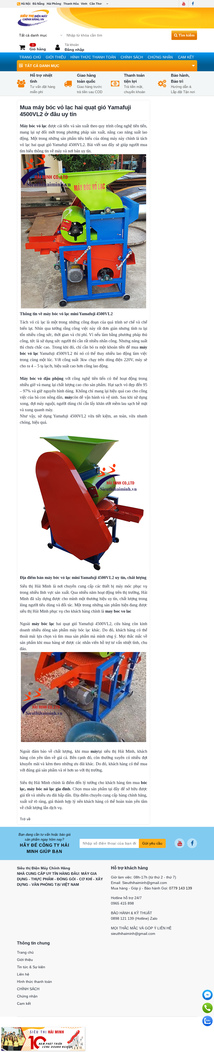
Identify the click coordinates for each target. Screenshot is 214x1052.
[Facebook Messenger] (207, 995)
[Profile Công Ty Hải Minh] (43, 1039)
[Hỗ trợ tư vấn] (207, 1008)
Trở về (25, 819)
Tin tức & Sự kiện (31, 967)
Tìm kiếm (185, 35)
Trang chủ (30, 57)
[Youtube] (183, 3)
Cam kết (186, 57)
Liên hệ (23, 974)
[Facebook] (192, 3)
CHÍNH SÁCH (132, 57)
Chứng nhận (160, 57)
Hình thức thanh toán (93, 57)
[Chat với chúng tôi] (207, 1021)
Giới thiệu (56, 57)
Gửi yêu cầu (152, 843)
